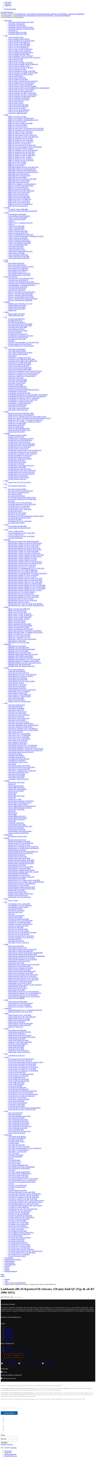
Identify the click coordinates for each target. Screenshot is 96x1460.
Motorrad (14, 1390)
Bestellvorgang (8, 1337)
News (6, 1327)
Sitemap (6, 1347)
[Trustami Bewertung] (49, 1363)
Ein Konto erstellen (10, 9)
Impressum (7, 1332)
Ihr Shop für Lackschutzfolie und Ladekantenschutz (39, 1385)
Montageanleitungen (10, 1330)
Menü (2, 1274)
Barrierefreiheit (8, 1340)
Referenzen (7, 1328)
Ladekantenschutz (13, 1393)
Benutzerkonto (8, 1348)
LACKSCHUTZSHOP (8, 1304)
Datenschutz (8, 1335)
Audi (6, 1281)
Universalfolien (25, 1390)
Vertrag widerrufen (13, 1356)
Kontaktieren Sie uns (10, 1456)
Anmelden (7, 4)
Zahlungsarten (8, 1333)
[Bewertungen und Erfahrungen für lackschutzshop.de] (30, 1363)
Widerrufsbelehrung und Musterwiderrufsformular (19, 1352)
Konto (2, 1276)
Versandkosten (18, 1297)
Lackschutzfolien (9, 1360)
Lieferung (7, 1338)
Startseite (7, 1279)
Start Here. (13, 1447)
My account (8, 1451)
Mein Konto (8, 2)
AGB (6, 1350)
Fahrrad (18, 1390)
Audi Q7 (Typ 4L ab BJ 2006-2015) (15, 1283)
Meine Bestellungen (10, 1454)
